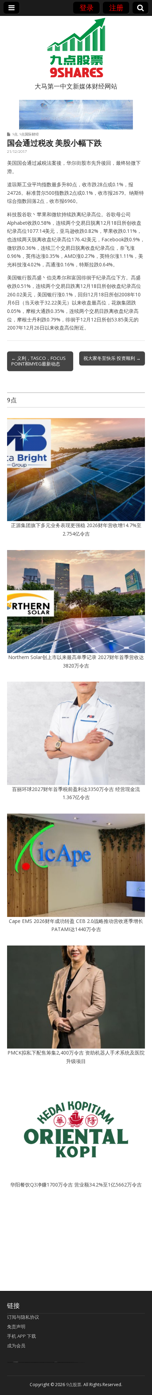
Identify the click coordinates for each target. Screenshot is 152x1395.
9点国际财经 (29, 134)
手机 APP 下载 (21, 1336)
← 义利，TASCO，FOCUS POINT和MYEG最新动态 (38, 361)
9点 (15, 134)
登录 (87, 7)
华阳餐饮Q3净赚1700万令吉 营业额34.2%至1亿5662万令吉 (76, 1184)
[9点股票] (76, 47)
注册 (116, 7)
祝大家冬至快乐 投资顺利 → (112, 358)
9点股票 (73, 1385)
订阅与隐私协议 (23, 1317)
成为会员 (16, 1345)
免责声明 (16, 1326)
